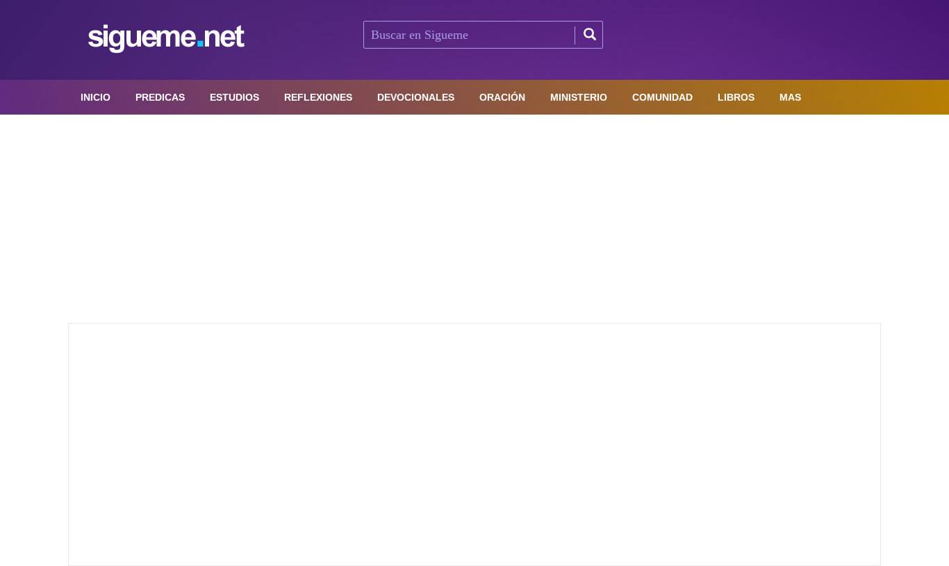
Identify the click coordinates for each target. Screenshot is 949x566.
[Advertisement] (474, 219)
